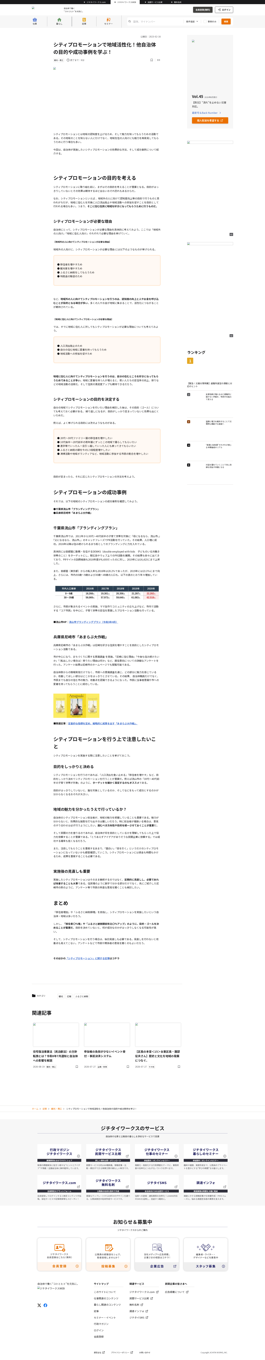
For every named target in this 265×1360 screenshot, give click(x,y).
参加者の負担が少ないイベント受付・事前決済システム (104, 1053)
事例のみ (212, 21)
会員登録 (99, 1336)
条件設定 (190, 21)
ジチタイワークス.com (96, 2)
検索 (226, 21)
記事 (45, 1108)
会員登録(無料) (203, 9)
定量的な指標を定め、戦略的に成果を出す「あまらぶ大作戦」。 (103, 723)
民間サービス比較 (155, 2)
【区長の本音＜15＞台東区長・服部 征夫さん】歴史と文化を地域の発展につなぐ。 (157, 1055)
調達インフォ (136, 1311)
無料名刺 (177, 2)
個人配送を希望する (208, 120)
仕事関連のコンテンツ (106, 1298)
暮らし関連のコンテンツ (107, 1304)
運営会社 (97, 1352)
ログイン (226, 9)
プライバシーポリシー (120, 1352)
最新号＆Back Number (204, 113)
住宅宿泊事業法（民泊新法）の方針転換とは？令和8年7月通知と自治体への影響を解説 (55, 1055)
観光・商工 (56, 1108)
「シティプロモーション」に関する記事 (88, 958)
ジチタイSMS (136, 1317)
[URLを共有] (158, 60)
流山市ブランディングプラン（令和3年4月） (93, 622)
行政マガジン (101, 1324)
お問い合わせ (144, 1352)
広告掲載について (175, 1292)
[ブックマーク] (152, 60)
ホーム (35, 1108)
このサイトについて (105, 1292)
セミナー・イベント (105, 1317)
